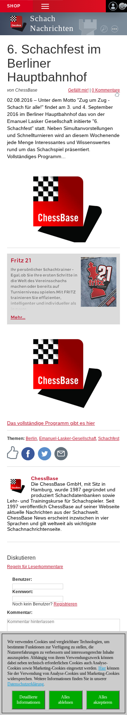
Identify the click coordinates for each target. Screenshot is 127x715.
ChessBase (44, 478)
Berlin (31, 438)
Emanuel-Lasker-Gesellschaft (67, 438)
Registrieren (65, 604)
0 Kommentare (106, 90)
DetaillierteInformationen (28, 700)
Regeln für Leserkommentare (35, 566)
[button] (45, 6)
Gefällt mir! (78, 90)
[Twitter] (45, 453)
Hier (102, 668)
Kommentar (19, 612)
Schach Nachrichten (52, 23)
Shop (13, 6)
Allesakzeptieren (102, 700)
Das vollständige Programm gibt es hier (51, 423)
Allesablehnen (65, 700)
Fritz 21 (21, 260)
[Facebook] (28, 453)
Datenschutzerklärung (25, 684)
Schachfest (108, 438)
